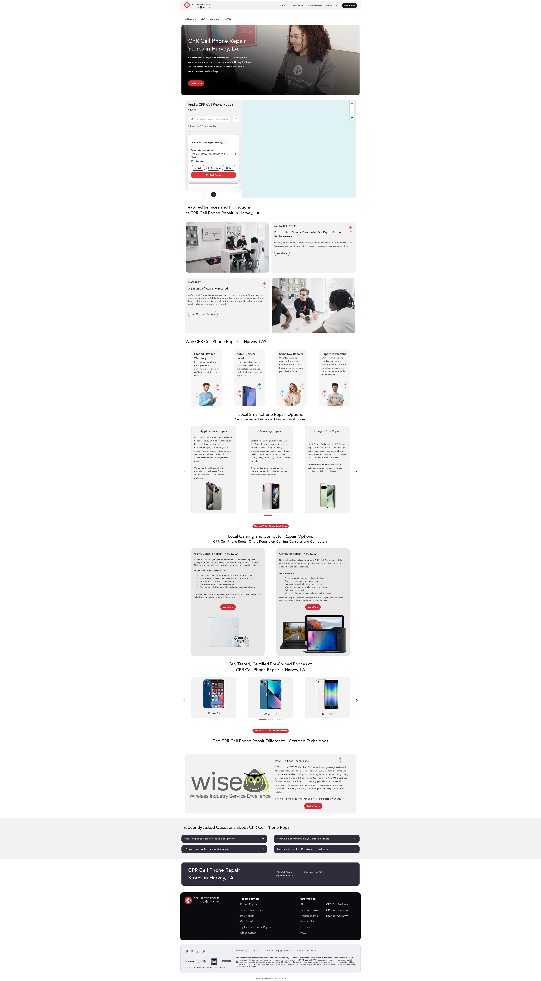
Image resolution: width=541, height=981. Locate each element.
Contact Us (307, 921)
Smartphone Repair (252, 910)
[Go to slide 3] (276, 515)
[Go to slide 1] (268, 515)
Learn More (282, 253)
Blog (303, 904)
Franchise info (309, 916)
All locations (190, 19)
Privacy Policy (241, 950)
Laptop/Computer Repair (255, 927)
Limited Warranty (337, 916)
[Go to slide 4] (272, 719)
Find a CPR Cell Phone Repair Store (270, 526)
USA (203, 18)
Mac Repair (247, 921)
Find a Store (196, 83)
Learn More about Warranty (203, 314)
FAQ (303, 933)
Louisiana (214, 18)
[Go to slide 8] (281, 719)
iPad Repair (247, 916)
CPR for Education (337, 910)
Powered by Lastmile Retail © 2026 (270, 978)
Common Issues (310, 910)
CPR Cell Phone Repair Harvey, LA (284, 874)
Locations (306, 927)
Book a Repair (313, 806)
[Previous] (184, 472)
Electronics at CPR (313, 872)
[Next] (357, 472)
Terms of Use (257, 950)
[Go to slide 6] (277, 719)
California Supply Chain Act (279, 950)
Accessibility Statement (306, 950)
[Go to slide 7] (279, 719)
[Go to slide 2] (273, 515)
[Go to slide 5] (275, 719)
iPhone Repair (248, 904)
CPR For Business (337, 904)
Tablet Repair (248, 933)
